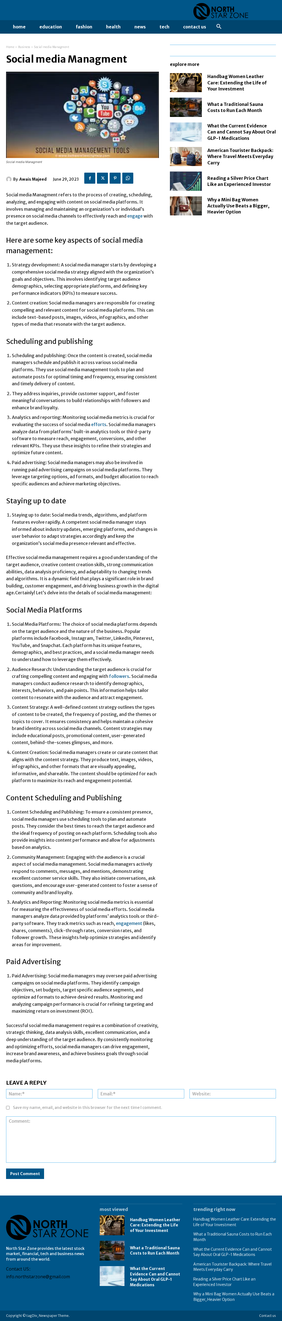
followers (119, 676)
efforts (98, 424)
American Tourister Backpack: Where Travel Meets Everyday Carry (240, 156)
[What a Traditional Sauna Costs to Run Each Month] (186, 107)
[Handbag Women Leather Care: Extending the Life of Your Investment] (186, 82)
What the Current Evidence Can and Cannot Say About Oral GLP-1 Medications (241, 132)
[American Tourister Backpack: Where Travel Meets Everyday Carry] (186, 156)
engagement (129, 923)
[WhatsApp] (127, 178)
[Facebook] (89, 178)
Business (24, 47)
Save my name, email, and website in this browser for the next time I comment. (87, 1107)
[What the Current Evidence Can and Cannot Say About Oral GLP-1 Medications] (186, 131)
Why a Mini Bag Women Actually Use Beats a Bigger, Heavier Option (238, 206)
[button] (219, 27)
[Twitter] (102, 178)
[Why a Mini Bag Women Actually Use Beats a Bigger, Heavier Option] (186, 205)
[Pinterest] (115, 178)
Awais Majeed (33, 179)
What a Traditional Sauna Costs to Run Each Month (155, 1250)
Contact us (267, 1316)
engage (135, 216)
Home (10, 47)
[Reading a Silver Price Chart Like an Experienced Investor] (186, 181)
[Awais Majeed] (9, 179)
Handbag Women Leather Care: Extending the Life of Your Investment (237, 83)
